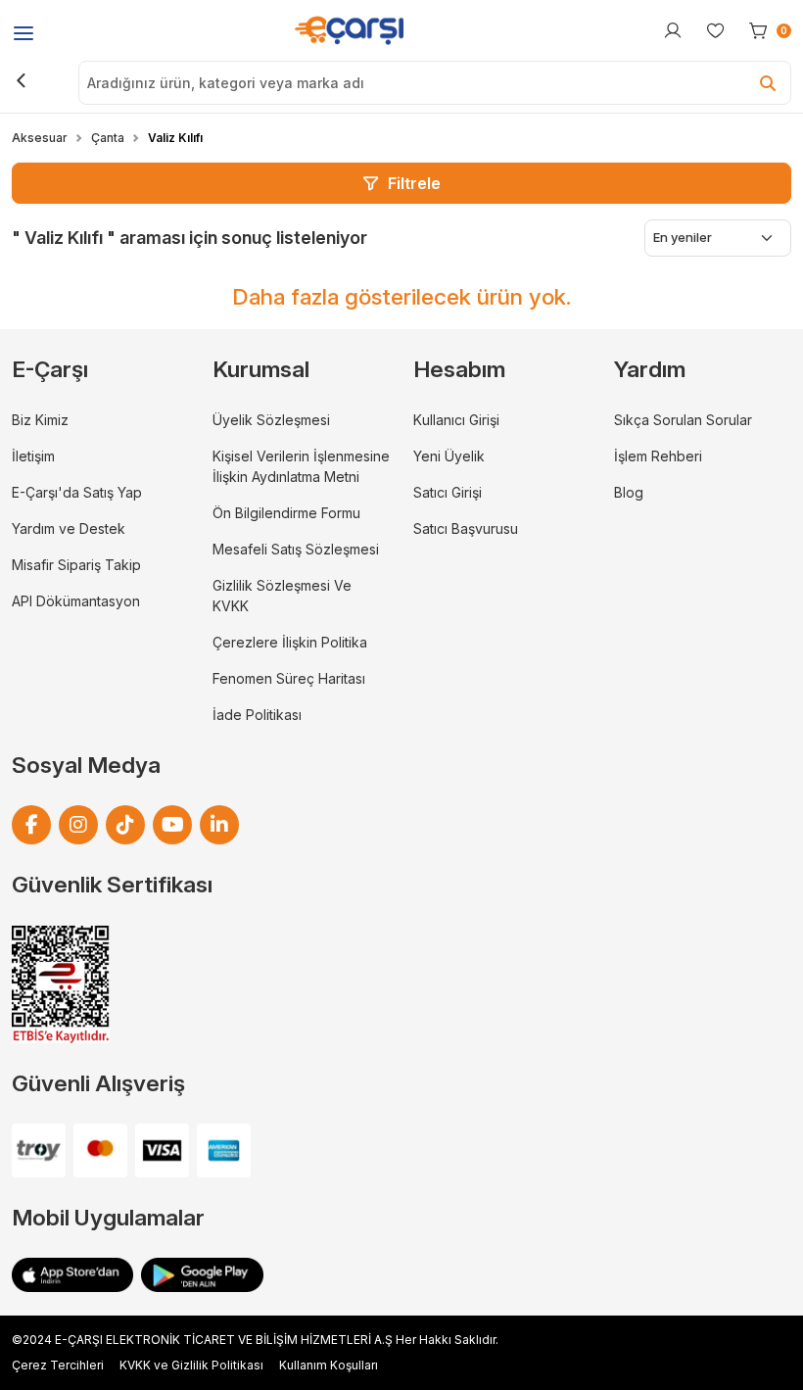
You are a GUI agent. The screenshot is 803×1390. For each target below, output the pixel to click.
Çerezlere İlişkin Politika (290, 642)
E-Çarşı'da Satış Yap (77, 492)
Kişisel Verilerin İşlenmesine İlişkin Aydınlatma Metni (301, 466)
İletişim (33, 456)
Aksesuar (40, 137)
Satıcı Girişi (447, 492)
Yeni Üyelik (449, 456)
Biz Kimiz (40, 419)
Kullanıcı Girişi (456, 419)
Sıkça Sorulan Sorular (683, 419)
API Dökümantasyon (76, 601)
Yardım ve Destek (68, 528)
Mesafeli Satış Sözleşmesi (296, 549)
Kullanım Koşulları (328, 1365)
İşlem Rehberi (658, 456)
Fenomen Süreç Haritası (289, 678)
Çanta (107, 137)
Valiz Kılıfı (175, 137)
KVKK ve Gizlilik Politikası (191, 1365)
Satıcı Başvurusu (465, 528)
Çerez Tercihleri (58, 1365)
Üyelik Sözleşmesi (271, 419)
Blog (628, 492)
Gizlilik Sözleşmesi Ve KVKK (282, 595)
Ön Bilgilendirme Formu (286, 512)
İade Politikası (257, 714)
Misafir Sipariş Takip (76, 564)
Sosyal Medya (86, 765)
